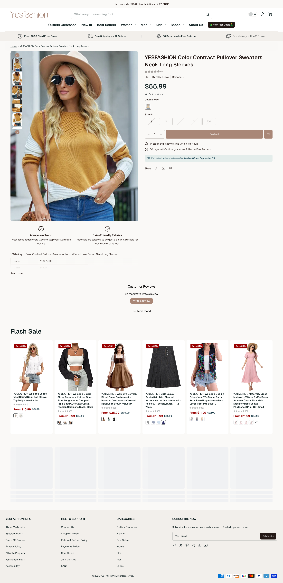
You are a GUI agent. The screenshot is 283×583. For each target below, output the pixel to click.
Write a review (141, 300)
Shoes (120, 565)
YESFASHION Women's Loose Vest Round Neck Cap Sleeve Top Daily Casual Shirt (30, 397)
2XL (209, 121)
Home (13, 46)
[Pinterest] (187, 545)
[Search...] (207, 14)
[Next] (17, 132)
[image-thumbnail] (17, 64)
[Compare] (268, 134)
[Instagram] (193, 545)
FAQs (64, 565)
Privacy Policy (13, 546)
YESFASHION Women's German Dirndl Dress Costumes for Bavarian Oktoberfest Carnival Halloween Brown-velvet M (119, 398)
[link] (128, 24)
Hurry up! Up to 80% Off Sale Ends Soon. (134, 4)
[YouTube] (206, 545)
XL (194, 121)
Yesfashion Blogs (15, 559)
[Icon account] (263, 14)
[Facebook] (175, 545)
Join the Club (68, 559)
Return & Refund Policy (74, 540)
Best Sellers (123, 540)
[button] (270, 14)
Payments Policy (70, 546)
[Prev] (17, 55)
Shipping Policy (70, 533)
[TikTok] (199, 545)
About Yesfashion (16, 527)
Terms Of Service (15, 540)
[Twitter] (181, 545)
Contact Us (67, 527)
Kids (119, 559)
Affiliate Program (15, 553)
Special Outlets (14, 533)
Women (121, 546)
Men (119, 553)
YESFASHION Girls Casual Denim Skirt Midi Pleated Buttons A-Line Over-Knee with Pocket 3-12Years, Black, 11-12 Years (163, 400)
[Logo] (29, 14)
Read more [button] (16, 273)
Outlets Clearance (127, 527)
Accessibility (13, 565)
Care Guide (67, 553)
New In (121, 533)
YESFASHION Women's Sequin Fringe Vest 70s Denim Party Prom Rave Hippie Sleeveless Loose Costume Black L (206, 398)
